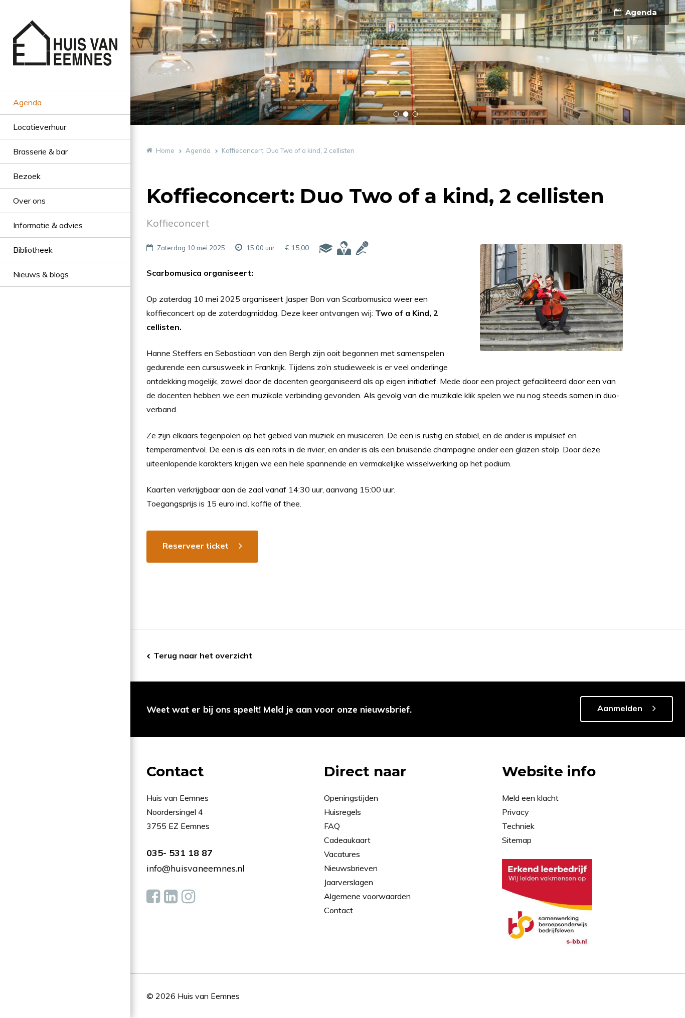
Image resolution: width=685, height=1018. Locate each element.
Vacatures (342, 854)
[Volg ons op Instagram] (188, 897)
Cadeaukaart (348, 840)
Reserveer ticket (195, 546)
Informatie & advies (48, 225)
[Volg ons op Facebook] (153, 897)
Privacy (515, 812)
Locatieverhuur (39, 127)
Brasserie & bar (40, 151)
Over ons (29, 201)
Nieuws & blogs (41, 274)
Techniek (518, 826)
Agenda (27, 102)
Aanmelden (619, 708)
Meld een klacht (530, 798)
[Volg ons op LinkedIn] (171, 897)
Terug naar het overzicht (202, 655)
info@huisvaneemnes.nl (195, 868)
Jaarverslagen (349, 882)
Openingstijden (351, 798)
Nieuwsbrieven (352, 868)
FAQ (333, 826)
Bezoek (27, 176)
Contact (338, 910)
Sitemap (517, 840)
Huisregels (343, 812)
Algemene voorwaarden (367, 896)
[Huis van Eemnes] (65, 55)
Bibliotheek (33, 250)
